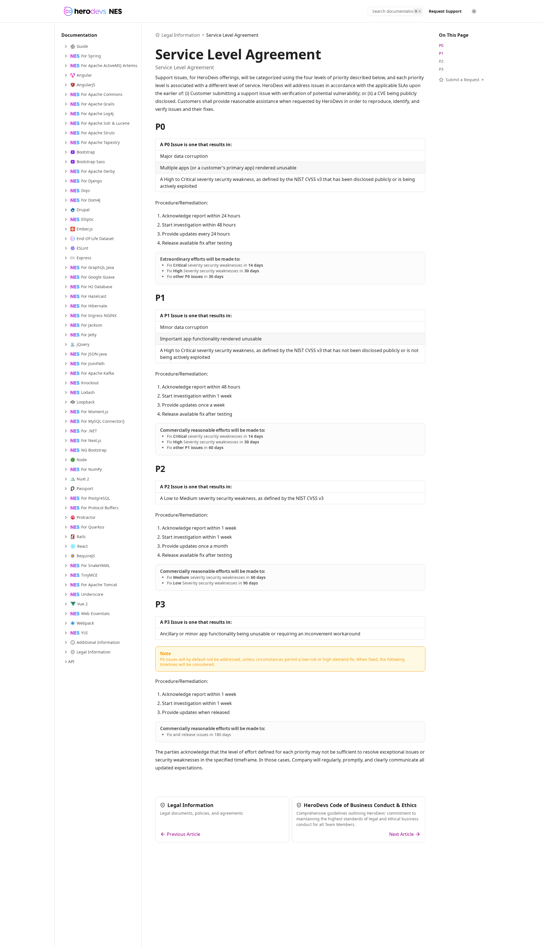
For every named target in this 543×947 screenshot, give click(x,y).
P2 (160, 468)
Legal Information (180, 35)
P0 (160, 126)
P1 (160, 297)
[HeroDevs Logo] (92, 11)
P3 (160, 604)
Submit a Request (462, 79)
